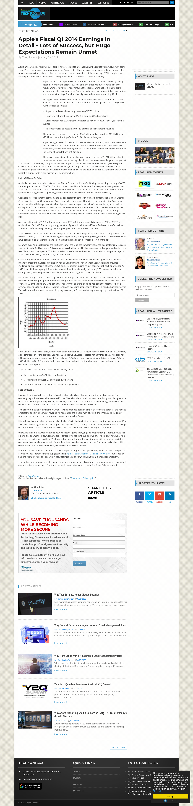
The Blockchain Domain (87, 24)
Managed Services (115, 24)
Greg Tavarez (152, 256)
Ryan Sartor (34, 476)
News (31, 2)
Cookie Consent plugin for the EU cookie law (170, 800)
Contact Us (103, 2)
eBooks (73, 2)
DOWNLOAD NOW (154, 327)
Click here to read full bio (47, 497)
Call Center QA (167, 24)
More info (157, 790)
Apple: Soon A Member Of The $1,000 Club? (88, 453)
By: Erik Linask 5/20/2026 (66, 720)
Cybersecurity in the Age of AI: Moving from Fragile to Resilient (160, 335)
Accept (170, 796)
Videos (42, 2)
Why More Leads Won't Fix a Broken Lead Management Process (88, 656)
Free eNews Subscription (116, 30)
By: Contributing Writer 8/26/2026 (70, 599)
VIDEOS (77, 771)
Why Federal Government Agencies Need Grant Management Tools (90, 625)
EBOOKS (78, 778)
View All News (118, 747)
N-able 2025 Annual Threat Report (158, 347)
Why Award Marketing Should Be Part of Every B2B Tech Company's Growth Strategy (90, 714)
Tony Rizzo (28, 57)
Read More (59, 609)
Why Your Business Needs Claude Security (76, 594)
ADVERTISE (78, 784)
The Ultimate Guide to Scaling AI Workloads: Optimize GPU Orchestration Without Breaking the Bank (160, 373)
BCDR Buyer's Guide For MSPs (159, 358)
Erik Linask (151, 238)
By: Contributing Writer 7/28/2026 (70, 629)
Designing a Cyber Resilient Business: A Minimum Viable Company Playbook (158, 321)
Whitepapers (57, 2)
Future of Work (61, 24)
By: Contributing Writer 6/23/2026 (70, 660)
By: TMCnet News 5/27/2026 (68, 688)
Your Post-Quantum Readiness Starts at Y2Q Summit (82, 684)
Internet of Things (142, 24)
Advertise (87, 2)
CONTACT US (79, 791)
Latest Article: (154, 241)
